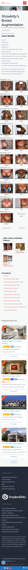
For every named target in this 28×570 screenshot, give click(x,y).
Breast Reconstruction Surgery (10, 529)
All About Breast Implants (9, 508)
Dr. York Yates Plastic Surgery (12, 443)
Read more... (14, 356)
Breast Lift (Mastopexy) (10, 285)
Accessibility (5, 564)
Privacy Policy (14, 564)
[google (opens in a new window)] (7, 568)
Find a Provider (6, 479)
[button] (14, 382)
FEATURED (3, 327)
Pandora (5, 251)
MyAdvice (13, 561)
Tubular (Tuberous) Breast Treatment (14, 307)
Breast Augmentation (9, 279)
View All (6, 275)
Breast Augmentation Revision (12, 282)
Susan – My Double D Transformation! (8, 264)
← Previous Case (6, 228)
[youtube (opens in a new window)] (10, 568)
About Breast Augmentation (9, 477)
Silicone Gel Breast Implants (12, 304)
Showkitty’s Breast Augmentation (16, 27)
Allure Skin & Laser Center (11, 376)
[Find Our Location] (24, 568)
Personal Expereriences (8, 488)
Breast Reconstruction (10, 288)
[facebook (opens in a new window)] (2, 568)
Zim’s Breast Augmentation (20, 251)
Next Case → (22, 228)
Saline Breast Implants (10, 300)
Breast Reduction (8, 291)
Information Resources (8, 486)
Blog (3, 484)
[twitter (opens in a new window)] (5, 568)
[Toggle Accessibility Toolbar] (3, 563)
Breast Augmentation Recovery (10, 515)
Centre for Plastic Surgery (11, 411)
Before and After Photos (8, 482)
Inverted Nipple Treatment (11, 294)
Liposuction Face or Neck (11, 297)
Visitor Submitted (8, 310)
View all (14, 462)
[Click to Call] (26, 568)
